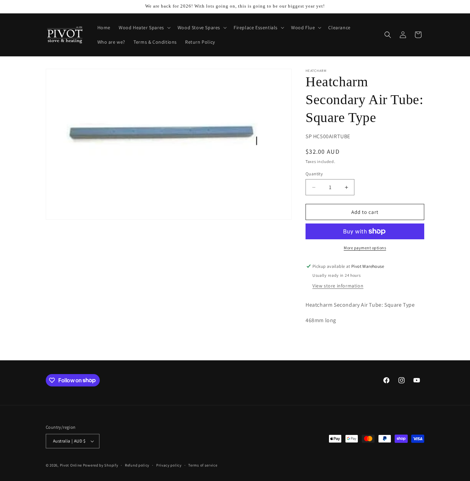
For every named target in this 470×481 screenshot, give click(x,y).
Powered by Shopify (100, 465)
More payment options (365, 247)
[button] (144, 27)
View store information (337, 286)
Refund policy (137, 465)
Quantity (314, 174)
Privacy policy (169, 465)
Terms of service (202, 465)
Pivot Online (71, 465)
